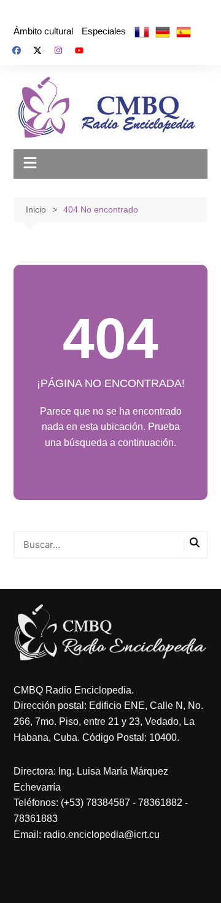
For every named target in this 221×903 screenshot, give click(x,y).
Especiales (104, 31)
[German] (162, 31)
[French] (141, 31)
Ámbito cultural (43, 31)
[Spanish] (183, 31)
